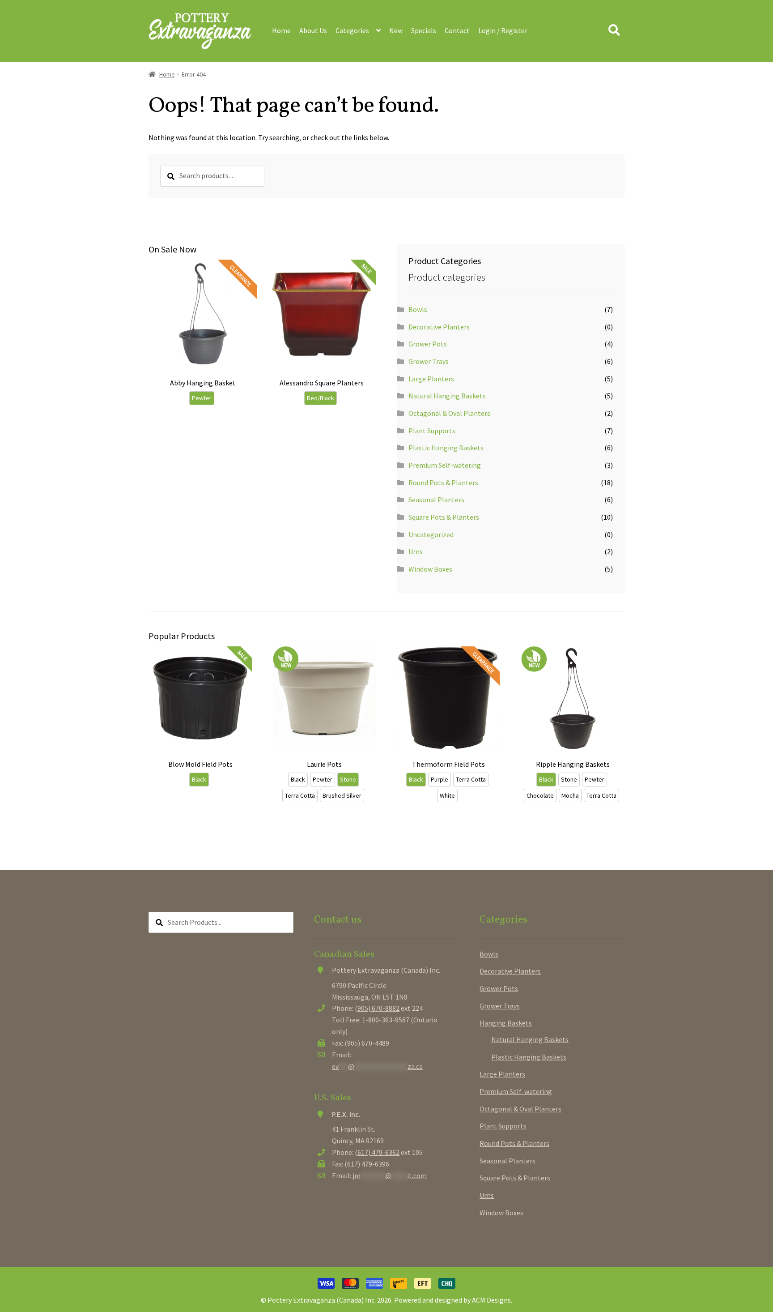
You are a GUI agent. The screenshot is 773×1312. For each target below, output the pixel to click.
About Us (313, 30)
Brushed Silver (342, 795)
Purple (439, 779)
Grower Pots (427, 343)
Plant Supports (431, 430)
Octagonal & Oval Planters (449, 413)
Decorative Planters (439, 326)
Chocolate (540, 795)
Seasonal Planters (436, 499)
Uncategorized (431, 534)
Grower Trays (428, 361)
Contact (457, 30)
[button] (246, 330)
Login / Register (502, 30)
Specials (423, 30)
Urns (415, 551)
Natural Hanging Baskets (447, 395)
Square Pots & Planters (443, 517)
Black (199, 779)
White (447, 795)
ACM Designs (491, 1299)
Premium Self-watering (444, 465)
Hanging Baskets (506, 1022)
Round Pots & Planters (443, 482)
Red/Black (320, 398)
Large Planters (431, 378)
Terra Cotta (300, 795)
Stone (348, 779)
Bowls (417, 309)
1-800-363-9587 (385, 1019)
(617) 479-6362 (377, 1152)
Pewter (202, 398)
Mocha (570, 795)
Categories (352, 30)
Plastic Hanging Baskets (446, 447)
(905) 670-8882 (377, 1008)
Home (281, 30)
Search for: (613, 30)
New (396, 30)
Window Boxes (430, 568)
